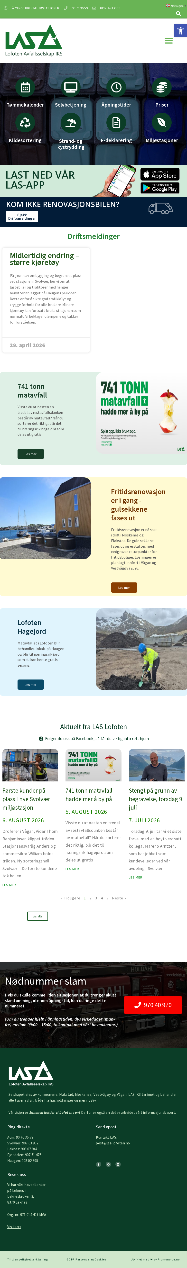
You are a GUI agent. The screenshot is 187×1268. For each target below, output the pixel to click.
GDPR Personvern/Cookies (86, 1259)
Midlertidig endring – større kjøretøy (44, 259)
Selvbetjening (70, 104)
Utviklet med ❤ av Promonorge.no (155, 1259)
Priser (161, 104)
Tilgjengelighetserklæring (27, 1259)
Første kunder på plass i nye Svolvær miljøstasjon (26, 799)
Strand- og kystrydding (70, 144)
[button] (180, 30)
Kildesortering (25, 140)
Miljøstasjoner (162, 140)
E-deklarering (116, 140)
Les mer (9, 885)
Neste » (119, 898)
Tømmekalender (25, 104)
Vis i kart (14, 1226)
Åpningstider (116, 104)
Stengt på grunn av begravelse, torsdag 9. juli (156, 799)
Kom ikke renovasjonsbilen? (62, 204)
